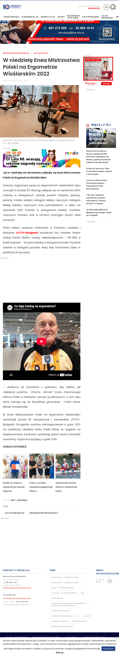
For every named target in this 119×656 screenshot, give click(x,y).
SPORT (61, 16)
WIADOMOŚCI (11, 16)
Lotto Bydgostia (14, 513)
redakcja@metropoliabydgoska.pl (17, 588)
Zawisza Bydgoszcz (60, 611)
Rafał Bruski (57, 598)
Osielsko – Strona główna (63, 593)
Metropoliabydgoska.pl (16, 53)
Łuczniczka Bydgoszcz (62, 616)
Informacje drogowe (107, 7)
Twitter (104, 581)
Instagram (110, 581)
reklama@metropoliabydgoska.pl (16, 598)
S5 (78, 616)
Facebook (98, 581)
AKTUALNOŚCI (41, 53)
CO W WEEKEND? (107, 16)
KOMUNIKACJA (30, 16)
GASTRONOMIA (90, 16)
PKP (82, 593)
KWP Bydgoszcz (79, 621)
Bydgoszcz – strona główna (65, 577)
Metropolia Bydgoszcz (62, 626)
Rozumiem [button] (108, 648)
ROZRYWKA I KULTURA (73, 16)
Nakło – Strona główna (62, 588)
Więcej (59, 652)
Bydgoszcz (94, 8)
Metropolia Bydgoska (12, 6)
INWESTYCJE (48, 16)
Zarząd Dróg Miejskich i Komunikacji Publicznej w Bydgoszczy (68, 604)
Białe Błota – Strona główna (65, 582)
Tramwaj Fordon (59, 621)
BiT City (87, 616)
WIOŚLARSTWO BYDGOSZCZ (44, 513)
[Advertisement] (40, 279)
